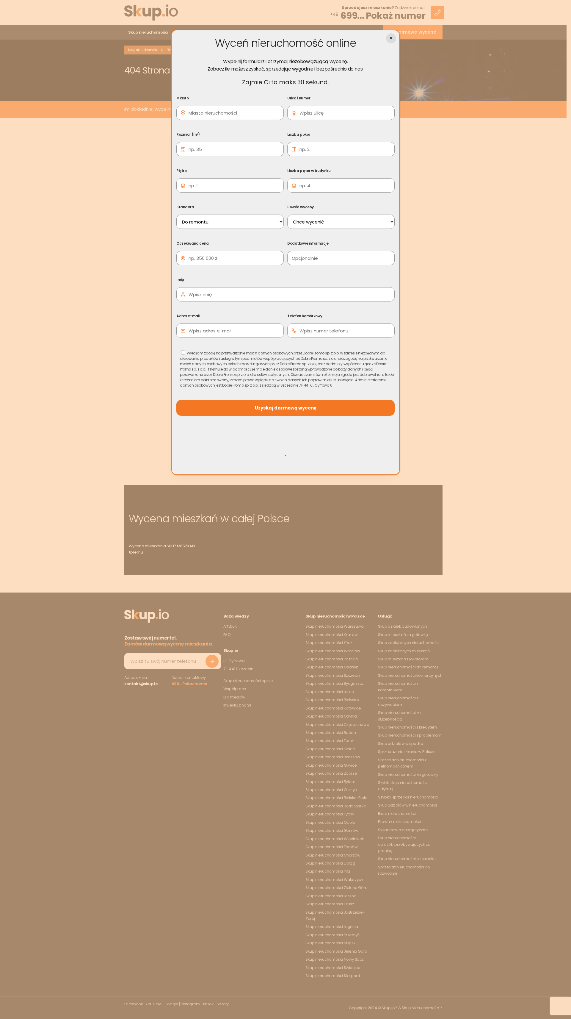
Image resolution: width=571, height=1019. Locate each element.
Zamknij (391, 38)
